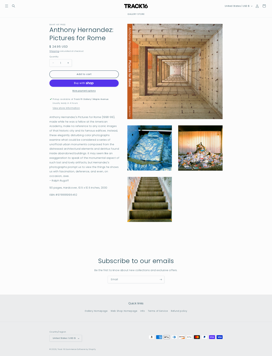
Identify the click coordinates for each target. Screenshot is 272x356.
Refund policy (179, 311)
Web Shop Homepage (124, 311)
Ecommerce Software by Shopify (81, 349)
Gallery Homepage (96, 311)
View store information (66, 108)
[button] (6, 6)
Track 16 (61, 349)
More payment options (84, 90)
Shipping (54, 51)
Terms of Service (158, 311)
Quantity (53, 56)
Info (142, 311)
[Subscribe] (160, 279)
